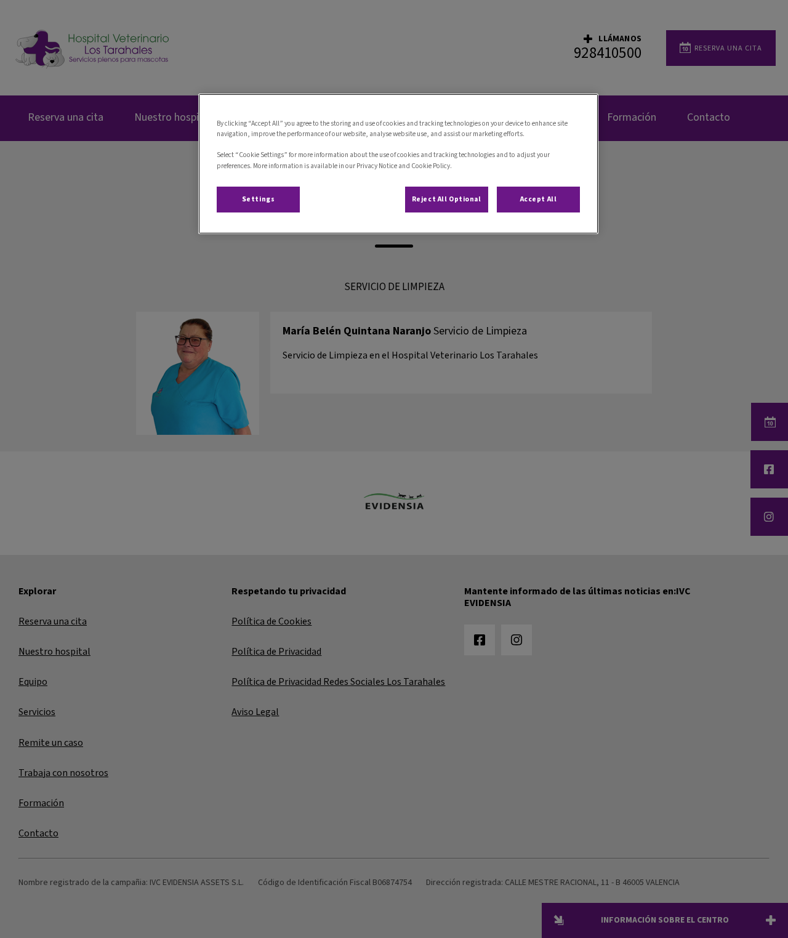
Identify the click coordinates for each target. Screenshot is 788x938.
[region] (398, 163)
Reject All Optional (446, 199)
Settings (258, 199)
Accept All (538, 199)
